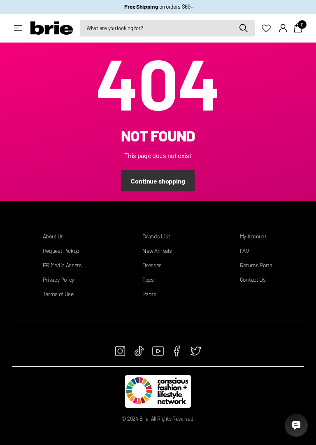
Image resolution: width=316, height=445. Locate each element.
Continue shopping (158, 181)
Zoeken (243, 28)
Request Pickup (61, 250)
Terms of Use (58, 293)
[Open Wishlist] (270, 27)
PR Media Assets (62, 264)
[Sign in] (283, 28)
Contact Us (253, 279)
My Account (253, 236)
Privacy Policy (58, 279)
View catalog (18, 28)
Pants (149, 293)
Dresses (152, 264)
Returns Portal (257, 264)
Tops (148, 279)
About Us (53, 236)
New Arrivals (157, 250)
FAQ (244, 250)
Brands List (156, 236)
